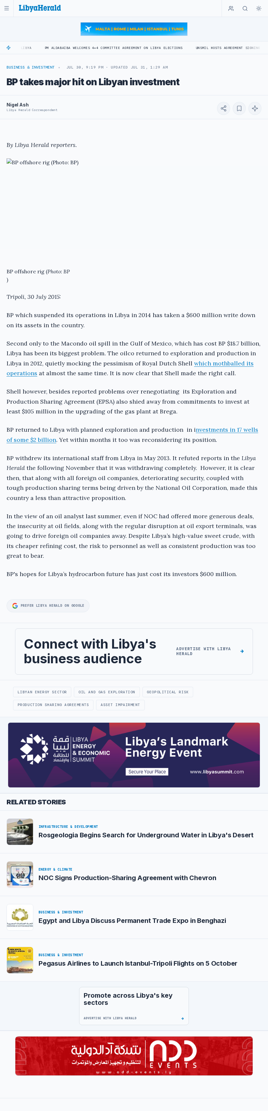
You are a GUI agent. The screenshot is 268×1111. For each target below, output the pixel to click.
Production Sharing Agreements (53, 704)
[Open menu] (6, 8)
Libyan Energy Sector (42, 692)
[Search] (245, 8)
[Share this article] (223, 108)
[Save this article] (239, 108)
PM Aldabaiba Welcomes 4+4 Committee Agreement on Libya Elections (87, 48)
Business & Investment (31, 67)
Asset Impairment (120, 704)
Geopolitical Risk (168, 692)
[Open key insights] (254, 108)
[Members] (231, 8)
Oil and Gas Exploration (106, 692)
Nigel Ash (18, 104)
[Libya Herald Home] (40, 8)
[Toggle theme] (258, 8)
